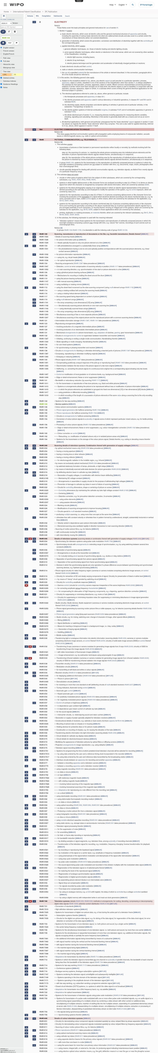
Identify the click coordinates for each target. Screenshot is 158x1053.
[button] (34, 22)
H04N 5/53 (43, 693)
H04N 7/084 (43, 944)
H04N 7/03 (43, 915)
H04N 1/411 (43, 383)
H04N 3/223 (43, 490)
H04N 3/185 (43, 478)
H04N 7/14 (43, 965)
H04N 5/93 (43, 868)
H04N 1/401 (43, 362)
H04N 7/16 (43, 971)
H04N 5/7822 (44, 778)
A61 (102, 96)
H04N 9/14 (43, 1033)
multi (111, 287)
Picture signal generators (66, 410)
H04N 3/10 (43, 463)
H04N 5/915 (43, 835)
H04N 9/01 (43, 1021)
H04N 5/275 (43, 629)
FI (15, 74)
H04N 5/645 (43, 724)
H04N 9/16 (43, 1036)
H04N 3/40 (43, 535)
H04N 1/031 (43, 249)
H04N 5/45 (43, 678)
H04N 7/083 (43, 941)
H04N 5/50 (87, 675)
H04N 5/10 (43, 562)
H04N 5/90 (43, 817)
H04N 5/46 (43, 684)
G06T (67, 200)
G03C (67, 214)
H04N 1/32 (43, 335)
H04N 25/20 (111, 660)
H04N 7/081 (43, 938)
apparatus (133, 34)
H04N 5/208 (43, 591)
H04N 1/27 (43, 326)
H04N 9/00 (43, 1018)
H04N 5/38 (43, 663)
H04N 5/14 (43, 570)
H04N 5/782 (43, 775)
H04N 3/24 (43, 505)
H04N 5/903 (43, 820)
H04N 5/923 (43, 856)
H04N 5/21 (43, 594)
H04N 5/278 (43, 632)
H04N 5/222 (43, 603)
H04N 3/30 (43, 517)
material (81, 72)
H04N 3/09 (43, 460)
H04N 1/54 (43, 419)
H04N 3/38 (43, 532)
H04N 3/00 (43, 445)
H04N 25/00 (116, 469)
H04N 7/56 (108, 541)
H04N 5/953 (43, 892)
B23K (73, 101)
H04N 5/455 (43, 681)
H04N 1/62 (131, 427)
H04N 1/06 (43, 272)
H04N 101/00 (122, 230)
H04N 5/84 (43, 805)
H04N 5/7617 (44, 757)
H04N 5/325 (43, 655)
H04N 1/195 (43, 311)
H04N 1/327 (43, 338)
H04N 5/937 (43, 880)
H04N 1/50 (43, 413)
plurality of (90, 419)
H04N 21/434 (121, 1009)
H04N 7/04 (43, 924)
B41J (151, 212)
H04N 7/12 (95, 956)
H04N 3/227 (43, 493)
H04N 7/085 (43, 947)
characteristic (93, 588)
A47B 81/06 (119, 721)
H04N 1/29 (43, 329)
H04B (88, 179)
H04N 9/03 (43, 1024)
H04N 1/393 (43, 356)
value (119, 395)
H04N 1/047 (43, 266)
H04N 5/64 (43, 721)
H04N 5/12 (43, 565)
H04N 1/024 (43, 236)
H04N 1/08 (43, 275)
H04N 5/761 (43, 751)
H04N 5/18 (43, 579)
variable (64, 820)
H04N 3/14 (43, 469)
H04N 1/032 (43, 254)
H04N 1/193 (43, 308)
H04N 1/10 (43, 278)
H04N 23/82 (130, 585)
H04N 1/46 (43, 407)
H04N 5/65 (43, 727)
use (107, 27)
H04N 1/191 (43, 302)
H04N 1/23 (43, 323)
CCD (89, 892)
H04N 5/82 (43, 799)
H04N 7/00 (43, 901)
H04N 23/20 (144, 658)
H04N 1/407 (43, 374)
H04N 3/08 (43, 457)
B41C (146, 212)
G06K (147, 184)
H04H (93, 179)
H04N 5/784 (43, 793)
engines (105, 110)
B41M (61, 214)
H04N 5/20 (43, 582)
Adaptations (63, 790)
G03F (72, 214)
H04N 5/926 (43, 862)
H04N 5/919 (43, 841)
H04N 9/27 (107, 1039)
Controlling (63, 490)
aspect (107, 80)
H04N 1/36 (43, 347)
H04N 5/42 (43, 669)
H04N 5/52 (43, 690)
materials (96, 212)
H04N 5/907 (43, 823)
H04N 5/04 (43, 541)
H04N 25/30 (89, 649)
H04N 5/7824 (44, 781)
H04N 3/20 (43, 484)
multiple (67, 514)
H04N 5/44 (43, 672)
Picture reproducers (64, 413)
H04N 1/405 (43, 368)
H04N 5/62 (43, 714)
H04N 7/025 (43, 912)
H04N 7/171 (43, 980)
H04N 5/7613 (44, 754)
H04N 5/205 (43, 588)
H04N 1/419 (43, 395)
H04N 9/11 (43, 1027)
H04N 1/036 (43, 260)
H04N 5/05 (43, 544)
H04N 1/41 (94, 320)
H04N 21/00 (104, 903)
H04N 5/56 (43, 700)
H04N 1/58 (43, 427)
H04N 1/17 (114, 266)
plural (75, 556)
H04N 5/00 (43, 538)
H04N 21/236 (72, 1006)
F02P (119, 110)
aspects (112, 721)
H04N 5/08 (43, 559)
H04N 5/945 (43, 886)
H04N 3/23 (43, 496)
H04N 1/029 (43, 242)
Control (59, 374)
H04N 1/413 (43, 386)
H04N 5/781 (43, 772)
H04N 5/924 (43, 859)
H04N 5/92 (43, 844)
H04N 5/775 (43, 766)
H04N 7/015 (43, 909)
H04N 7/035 (43, 918)
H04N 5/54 (43, 696)
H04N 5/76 (43, 748)
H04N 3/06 (43, 454)
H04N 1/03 (43, 245)
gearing (117, 332)
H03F (79, 179)
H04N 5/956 (43, 897)
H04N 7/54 (43, 1011)
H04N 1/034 (43, 257)
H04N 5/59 (43, 709)
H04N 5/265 (43, 620)
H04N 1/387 (78, 263)
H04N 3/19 (43, 481)
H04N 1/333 (43, 341)
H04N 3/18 (43, 475)
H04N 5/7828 (44, 787)
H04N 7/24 (99, 962)
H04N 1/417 (43, 392)
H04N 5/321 (43, 652)
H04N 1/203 (43, 314)
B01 (138, 99)
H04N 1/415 (43, 389)
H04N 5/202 (43, 585)
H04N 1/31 (43, 332)
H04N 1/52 (96, 410)
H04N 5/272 (43, 626)
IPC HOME (3, 19)
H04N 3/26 (43, 508)
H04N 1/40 (43, 359)
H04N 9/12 (43, 1030)
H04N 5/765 (43, 760)
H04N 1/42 (43, 401)
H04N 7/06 (43, 930)
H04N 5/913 (43, 832)
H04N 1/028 (43, 239)
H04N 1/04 (43, 263)
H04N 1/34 (43, 344)
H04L (72, 200)
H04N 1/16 (43, 293)
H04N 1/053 (43, 269)
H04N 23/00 (65, 573)
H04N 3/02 (43, 448)
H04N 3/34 (43, 526)
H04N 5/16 (43, 576)
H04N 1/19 (129, 287)
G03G (77, 214)
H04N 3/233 (43, 499)
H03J (83, 179)
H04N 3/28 (43, 514)
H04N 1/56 (43, 424)
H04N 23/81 (62, 600)
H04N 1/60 (43, 433)
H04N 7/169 (43, 977)
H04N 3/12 (43, 466)
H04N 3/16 (43, 472)
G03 (73, 191)
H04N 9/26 (43, 1051)
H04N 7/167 (43, 974)
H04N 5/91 (80, 769)
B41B (85, 209)
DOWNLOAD (11, 19)
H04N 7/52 (43, 998)
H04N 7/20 (43, 989)
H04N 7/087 (43, 950)
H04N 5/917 (43, 838)
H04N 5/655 (43, 730)
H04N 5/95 (43, 889)
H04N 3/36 (85, 448)
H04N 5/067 (43, 553)
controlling (147, 41)
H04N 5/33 (43, 658)
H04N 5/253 (43, 608)
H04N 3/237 (43, 502)
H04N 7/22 (43, 992)
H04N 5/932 (43, 874)
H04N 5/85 (43, 808)
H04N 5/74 (43, 745)
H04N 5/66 (43, 733)
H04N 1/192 (43, 305)
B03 (144, 99)
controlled (120, 892)
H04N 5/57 (43, 703)
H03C (74, 179)
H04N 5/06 (43, 550)
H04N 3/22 (43, 487)
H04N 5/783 (43, 790)
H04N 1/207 (43, 317)
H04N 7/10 (43, 956)
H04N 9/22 (43, 1045)
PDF (9, 43)
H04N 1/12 (43, 287)
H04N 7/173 (82, 965)
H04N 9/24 (43, 1048)
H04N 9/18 (43, 1039)
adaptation (101, 332)
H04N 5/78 (43, 769)
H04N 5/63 (43, 718)
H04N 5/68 (43, 736)
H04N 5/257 (43, 614)
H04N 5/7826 (44, 784)
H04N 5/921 (43, 850)
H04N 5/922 (43, 853)
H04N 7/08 (43, 933)
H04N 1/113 (43, 284)
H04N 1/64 (43, 439)
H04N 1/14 (43, 290)
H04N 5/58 (43, 706)
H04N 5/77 (43, 763)
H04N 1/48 (43, 410)
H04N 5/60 (43, 711)
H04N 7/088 (43, 953)
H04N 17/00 (77, 230)
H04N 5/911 (43, 829)
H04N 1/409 (43, 377)
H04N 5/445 (43, 675)
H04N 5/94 (43, 883)
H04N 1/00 (70, 162)
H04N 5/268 (43, 623)
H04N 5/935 (43, 877)
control (88, 66)
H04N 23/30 (128, 646)
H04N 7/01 (43, 906)
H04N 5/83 (43, 802)
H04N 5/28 (43, 635)
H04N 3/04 (43, 451)
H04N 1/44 (6, 38)
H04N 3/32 (43, 523)
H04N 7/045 (43, 927)
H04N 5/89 (87, 805)
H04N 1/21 (43, 320)
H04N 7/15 (43, 968)
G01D (61, 200)
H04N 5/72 (43, 742)
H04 (40, 129)
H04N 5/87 (43, 811)
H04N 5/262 (43, 617)
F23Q (73, 111)
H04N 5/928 (43, 865)
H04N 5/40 (43, 666)
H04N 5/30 (43, 638)
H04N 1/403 (120, 362)
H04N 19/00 (73, 903)
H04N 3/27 (43, 511)
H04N (41, 139)
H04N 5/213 (43, 597)
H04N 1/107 (43, 281)
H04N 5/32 (43, 646)
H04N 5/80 (43, 796)
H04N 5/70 (43, 739)
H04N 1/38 (43, 350)
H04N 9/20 (43, 1042)
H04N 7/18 (43, 986)
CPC (5, 74)
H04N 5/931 (43, 871)
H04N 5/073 (43, 556)
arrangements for (71, 332)
